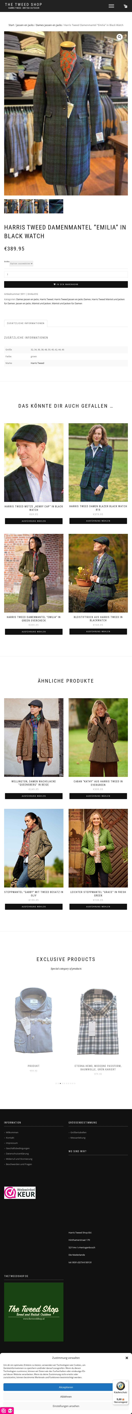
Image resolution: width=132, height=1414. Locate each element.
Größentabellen (78, 1132)
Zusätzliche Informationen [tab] (26, 323)
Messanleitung (77, 1137)
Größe (6, 261)
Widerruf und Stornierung (19, 1158)
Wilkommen (12, 1132)
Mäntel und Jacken (41, 303)
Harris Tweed (46, 299)
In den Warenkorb (67, 284)
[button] (127, 1358)
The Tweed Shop (23, 5)
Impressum (12, 1143)
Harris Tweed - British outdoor (23, 8)
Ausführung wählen (34, 521)
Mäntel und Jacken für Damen (67, 303)
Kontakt (10, 1137)
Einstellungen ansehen (66, 1406)
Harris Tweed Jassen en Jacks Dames (72, 299)
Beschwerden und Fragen (19, 1164)
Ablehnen (66, 1396)
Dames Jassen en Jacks (49, 25)
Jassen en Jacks (25, 25)
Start (11, 25)
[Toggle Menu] (111, 6)
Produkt (34, 1066)
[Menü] (126, 1382)
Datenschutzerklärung (17, 1153)
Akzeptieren (66, 1387)
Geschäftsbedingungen (18, 1148)
